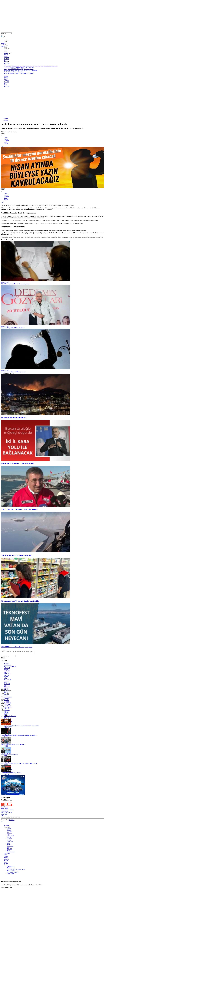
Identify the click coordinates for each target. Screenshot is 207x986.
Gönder (3, 657)
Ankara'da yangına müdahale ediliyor (13, 417)
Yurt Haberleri (33, 70)
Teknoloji (20, 70)
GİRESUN (7, 708)
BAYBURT (7, 684)
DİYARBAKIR (8, 697)
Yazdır (5, 142)
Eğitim (9, 67)
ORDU (6, 746)
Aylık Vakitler (4, 712)
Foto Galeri (7, 853)
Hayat (22, 67)
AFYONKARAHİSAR (10, 666)
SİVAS (6, 755)
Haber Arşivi (4, 814)
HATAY (6, 711)
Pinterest (6, 139)
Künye (5, 862)
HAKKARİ (7, 710)
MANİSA (6, 736)
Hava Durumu (7, 66)
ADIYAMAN (7, 665)
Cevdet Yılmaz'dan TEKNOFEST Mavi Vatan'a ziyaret (19, 509)
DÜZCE (6, 695)
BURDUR (6, 687)
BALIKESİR (7, 679)
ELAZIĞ (6, 700)
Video (5, 854)
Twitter (11, 72)
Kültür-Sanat (31, 67)
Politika (6, 54)
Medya (5, 69)
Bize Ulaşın (15, 73)
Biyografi (6, 859)
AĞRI (5, 678)
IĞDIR (6, 714)
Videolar (15, 70)
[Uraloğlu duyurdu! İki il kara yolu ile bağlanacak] (35, 460)
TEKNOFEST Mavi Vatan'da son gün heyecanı (16, 647)
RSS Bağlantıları (23, 73)
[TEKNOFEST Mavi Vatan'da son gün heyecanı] (35, 643)
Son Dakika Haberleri (51, 66)
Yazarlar (6, 856)
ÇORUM (6, 774)
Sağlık (23, 69)
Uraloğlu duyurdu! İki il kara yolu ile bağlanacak (17, 463)
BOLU (6, 685)
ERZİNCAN (7, 703)
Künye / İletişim (8, 73)
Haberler (6, 118)
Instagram (15, 72)
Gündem (6, 53)
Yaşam (28, 70)
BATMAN (6, 682)
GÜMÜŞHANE (8, 707)
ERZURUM (7, 701)
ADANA (6, 663)
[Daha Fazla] (1, 135)
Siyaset (31, 69)
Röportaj (19, 69)
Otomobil (6, 59)
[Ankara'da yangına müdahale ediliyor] (35, 414)
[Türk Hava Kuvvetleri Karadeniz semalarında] (35, 552)
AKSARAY (7, 668)
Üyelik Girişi (31, 73)
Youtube (20, 72)
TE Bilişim (11, 820)
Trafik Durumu (15, 66)
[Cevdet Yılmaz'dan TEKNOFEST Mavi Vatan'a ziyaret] (35, 506)
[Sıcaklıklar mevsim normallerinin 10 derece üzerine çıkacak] (52, 187)
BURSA (6, 688)
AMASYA (6, 669)
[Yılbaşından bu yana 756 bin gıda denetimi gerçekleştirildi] (35, 598)
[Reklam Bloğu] (13, 794)
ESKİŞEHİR (7, 704)
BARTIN (6, 681)
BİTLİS (6, 692)
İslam (26, 67)
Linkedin (6, 137)
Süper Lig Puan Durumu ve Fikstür (29, 66)
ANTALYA (7, 672)
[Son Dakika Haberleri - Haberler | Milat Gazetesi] (13, 31)
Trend (24, 70)
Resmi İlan (6, 63)
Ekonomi (6, 57)
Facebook (6, 72)
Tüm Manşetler (42, 66)
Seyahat (27, 69)
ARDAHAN (7, 673)
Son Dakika (7, 70)
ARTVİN (6, 675)
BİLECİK (6, 689)
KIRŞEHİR (7, 727)
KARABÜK (7, 717)
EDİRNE (6, 698)
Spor (5, 60)
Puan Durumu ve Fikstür (7, 809)
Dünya (5, 56)
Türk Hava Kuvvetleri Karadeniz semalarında (16, 555)
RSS (2, 815)
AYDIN (6, 676)
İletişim (6, 863)
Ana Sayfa (6, 825)
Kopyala (6, 143)
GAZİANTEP (7, 705)
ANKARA (7, 671)
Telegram (6, 140)
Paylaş (3, 133)
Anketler (6, 860)
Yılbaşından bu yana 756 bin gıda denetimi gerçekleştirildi (20, 601)
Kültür (5, 62)
